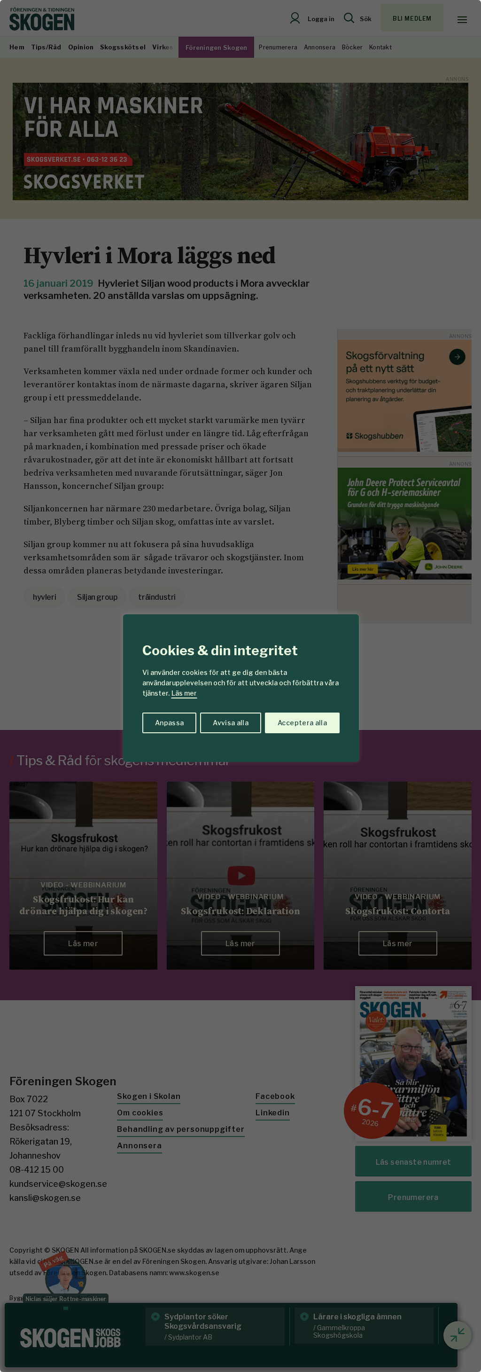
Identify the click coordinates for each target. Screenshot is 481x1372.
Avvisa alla (230, 723)
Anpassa (169, 723)
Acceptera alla (302, 723)
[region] (240, 686)
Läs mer (184, 693)
